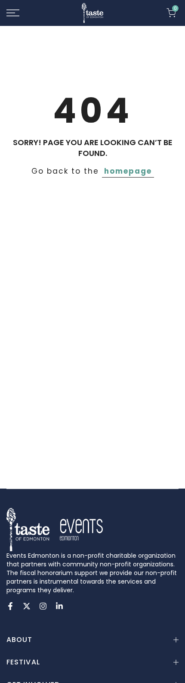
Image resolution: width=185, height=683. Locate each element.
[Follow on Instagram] (43, 606)
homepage (128, 171)
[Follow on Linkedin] (59, 606)
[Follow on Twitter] (27, 606)
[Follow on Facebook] (10, 606)
